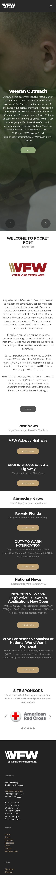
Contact (8, 848)
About (7, 837)
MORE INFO (28, 451)
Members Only (11, 851)
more (28, 150)
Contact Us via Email (14, 791)
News (7, 846)
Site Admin (9, 869)
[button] (10, 223)
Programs (9, 840)
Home (7, 834)
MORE (28, 409)
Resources (9, 843)
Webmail (9, 872)
